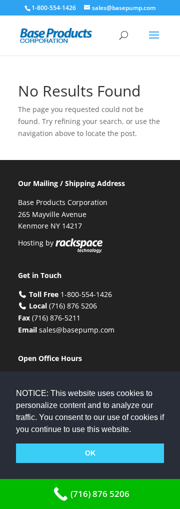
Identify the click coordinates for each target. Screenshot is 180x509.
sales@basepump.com (76, 329)
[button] (134, 430)
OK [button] (90, 453)
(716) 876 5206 (73, 305)
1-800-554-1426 (55, 8)
